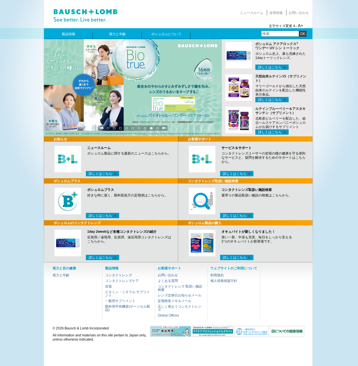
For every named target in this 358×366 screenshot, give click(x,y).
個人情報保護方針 (223, 281)
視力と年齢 (61, 275)
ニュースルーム (251, 13)
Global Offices (168, 315)
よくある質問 (168, 281)
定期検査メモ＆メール (174, 301)
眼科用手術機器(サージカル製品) (127, 308)
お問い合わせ (299, 13)
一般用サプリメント (120, 301)
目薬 (108, 286)
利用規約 (217, 275)
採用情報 (276, 13)
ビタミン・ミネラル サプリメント (127, 293)
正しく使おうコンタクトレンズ (179, 308)
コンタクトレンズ (118, 275)
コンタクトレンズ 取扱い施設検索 (180, 288)
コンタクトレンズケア (122, 281)
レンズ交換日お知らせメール (179, 295)
